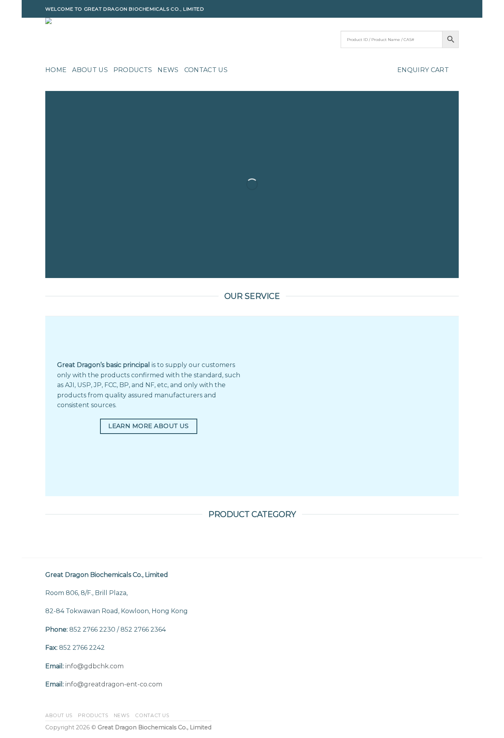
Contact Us (206, 70)
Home (56, 70)
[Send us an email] (454, 9)
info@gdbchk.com (94, 666)
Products (132, 70)
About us (90, 70)
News (122, 715)
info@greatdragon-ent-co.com (113, 684)
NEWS (168, 70)
